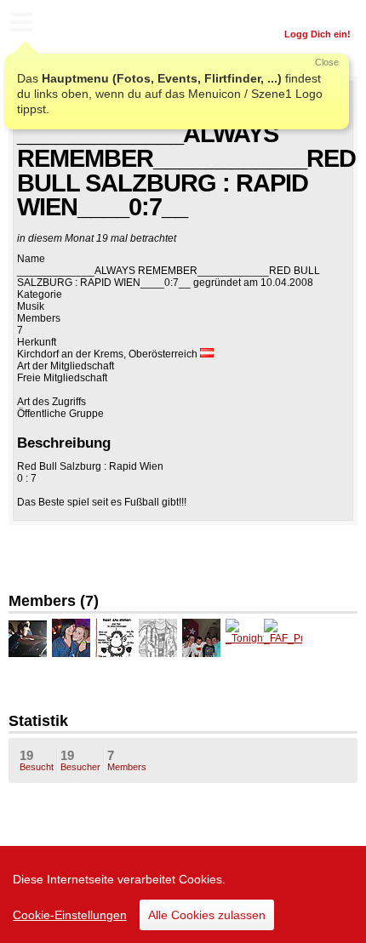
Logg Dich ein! (317, 34)
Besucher (80, 760)
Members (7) (54, 600)
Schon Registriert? (308, 13)
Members (126, 760)
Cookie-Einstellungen (70, 915)
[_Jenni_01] (114, 638)
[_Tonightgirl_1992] (245, 638)
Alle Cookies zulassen (207, 915)
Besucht (37, 760)
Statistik (38, 720)
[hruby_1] (201, 638)
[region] (183, 894)
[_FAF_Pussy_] (283, 638)
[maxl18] (28, 638)
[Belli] (71, 638)
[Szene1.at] (85, 24)
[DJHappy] (158, 638)
